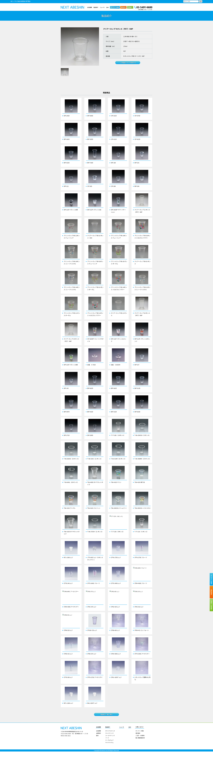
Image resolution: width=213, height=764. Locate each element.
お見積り (130, 7)
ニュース (102, 7)
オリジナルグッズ (110, 730)
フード (107, 737)
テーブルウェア (109, 740)
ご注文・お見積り (140, 735)
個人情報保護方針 (140, 737)
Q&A (107, 7)
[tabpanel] (80, 46)
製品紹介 (96, 7)
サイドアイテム (109, 742)
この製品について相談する (128, 63)
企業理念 (98, 733)
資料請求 (123, 7)
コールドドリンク (110, 735)
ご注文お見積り (211, 605)
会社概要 (89, 7)
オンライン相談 (115, 7)
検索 (201, 1)
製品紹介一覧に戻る (106, 714)
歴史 (97, 735)
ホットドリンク (109, 733)
